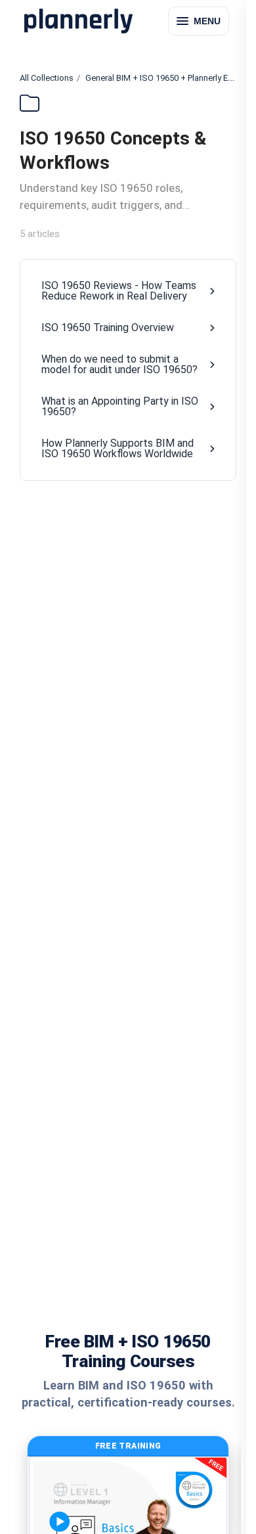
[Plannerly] (78, 21)
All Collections (47, 78)
